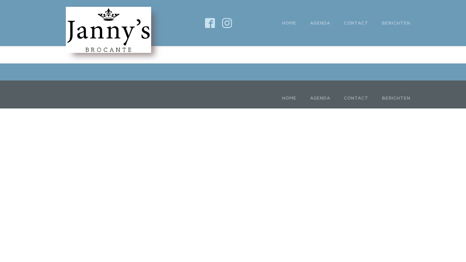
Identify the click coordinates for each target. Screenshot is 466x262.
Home (289, 23)
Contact (356, 23)
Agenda (320, 23)
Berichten (396, 23)
